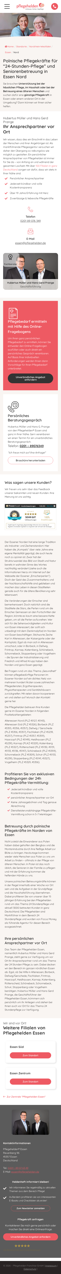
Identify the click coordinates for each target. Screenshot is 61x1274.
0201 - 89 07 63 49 (18, 1168)
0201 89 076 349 (30, 221)
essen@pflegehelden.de (30, 243)
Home (10, 46)
